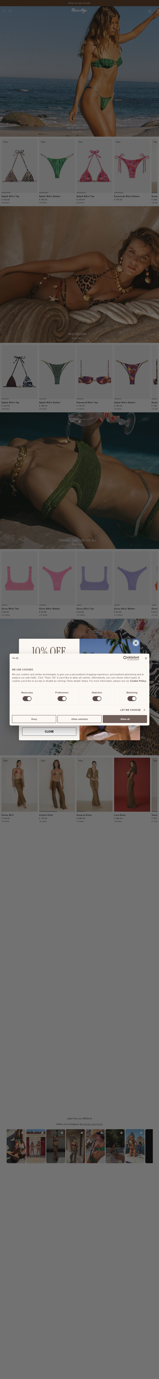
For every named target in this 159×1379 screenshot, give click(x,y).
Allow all (125, 719)
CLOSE (49, 731)
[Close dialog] (136, 643)
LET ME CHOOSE (130, 710)
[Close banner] (146, 658)
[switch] (62, 698)
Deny (34, 719)
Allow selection (79, 719)
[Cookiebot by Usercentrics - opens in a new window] (125, 658)
